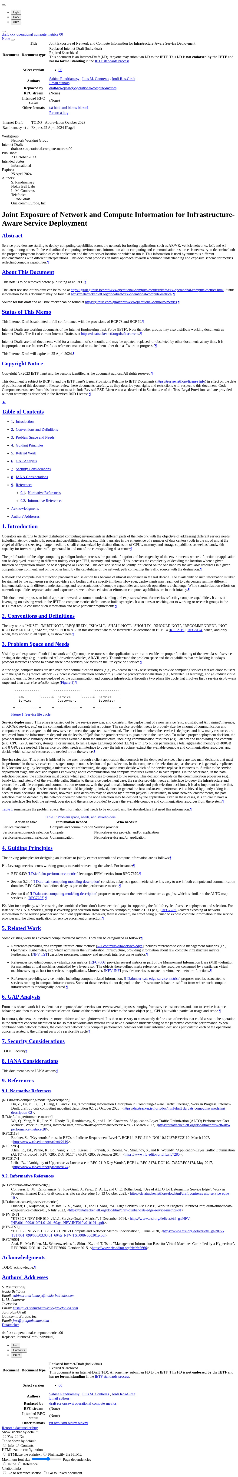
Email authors (59, 83)
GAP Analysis (26, 461)
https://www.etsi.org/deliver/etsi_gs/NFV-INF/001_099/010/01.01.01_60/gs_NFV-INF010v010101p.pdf (101, 1221)
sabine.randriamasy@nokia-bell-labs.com (44, 1295)
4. (4, 848)
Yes (10, 1437)
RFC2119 (177, 630)
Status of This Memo (26, 312)
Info (11, 1445)
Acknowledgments (25, 508)
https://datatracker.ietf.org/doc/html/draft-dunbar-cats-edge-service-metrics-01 (125, 1210)
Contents (26, 1445)
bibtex (73, 108)
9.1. (6, 1090)
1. (4, 526)
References (24, 485)
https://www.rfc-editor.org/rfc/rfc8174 (40, 1167)
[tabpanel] (119, 1395)
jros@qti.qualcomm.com (31, 1321)
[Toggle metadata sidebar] (4, 31)
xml (64, 108)
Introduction (25, 421)
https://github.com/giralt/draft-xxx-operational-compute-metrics (131, 302)
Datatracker (10, 1325)
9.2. (6, 1176)
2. (4, 616)
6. (4, 997)
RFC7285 (36, 898)
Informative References (45, 501)
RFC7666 (97, 962)
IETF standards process (112, 61)
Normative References (44, 493)
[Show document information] (13, 39)
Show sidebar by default (19, 1432)
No (22, 1437)
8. (4, 1061)
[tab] (15, 1345)
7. (4, 1041)
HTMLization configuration (22, 1450)
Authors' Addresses (25, 516)
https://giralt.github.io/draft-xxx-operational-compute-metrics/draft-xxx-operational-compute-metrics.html (147, 290)
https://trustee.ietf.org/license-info (180, 381)
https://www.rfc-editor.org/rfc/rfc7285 (152, 1154)
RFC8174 (195, 630)
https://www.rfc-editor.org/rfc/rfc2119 (40, 1142)
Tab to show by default (19, 1441)
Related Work (26, 453)
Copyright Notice (22, 363)
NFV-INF (112, 971)
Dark (16, 17)
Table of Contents (23, 412)
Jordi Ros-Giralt (123, 79)
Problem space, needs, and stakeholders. (87, 817)
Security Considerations (33, 469)
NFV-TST (40, 954)
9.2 (22, 501)
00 (60, 70)
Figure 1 (67, 682)
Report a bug (58, 113)
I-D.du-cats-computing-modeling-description (66, 882)
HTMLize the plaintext (25, 1454)
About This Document (28, 272)
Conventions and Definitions (37, 429)
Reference (30, 1464)
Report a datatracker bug (20, 1428)
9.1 (22, 493)
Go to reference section (25, 1473)
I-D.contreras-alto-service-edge (119, 946)
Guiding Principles (29, 445)
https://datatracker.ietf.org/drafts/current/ (110, 334)
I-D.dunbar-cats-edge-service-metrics (152, 978)
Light (16, 12)
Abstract (12, 236)
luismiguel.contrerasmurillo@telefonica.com (45, 1308)
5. (4, 928)
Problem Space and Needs (35, 437)
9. (4, 1080)
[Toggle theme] (4, 5)
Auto (16, 22)
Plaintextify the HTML (65, 1454)
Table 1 (7, 809)
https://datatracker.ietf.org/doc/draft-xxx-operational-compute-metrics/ (121, 294)
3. (4, 644)
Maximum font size (16, 1459)
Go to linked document (65, 1473)
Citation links (11, 1468)
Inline (12, 1464)
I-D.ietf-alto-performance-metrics (53, 874)
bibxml (83, 108)
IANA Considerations (32, 477)
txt (51, 108)
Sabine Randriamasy (64, 79)
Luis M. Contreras (95, 79)
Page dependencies (77, 1459)
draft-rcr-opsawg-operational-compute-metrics (82, 88)
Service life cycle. (38, 714)
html (57, 108)
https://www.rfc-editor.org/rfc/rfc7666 (119, 1248)
